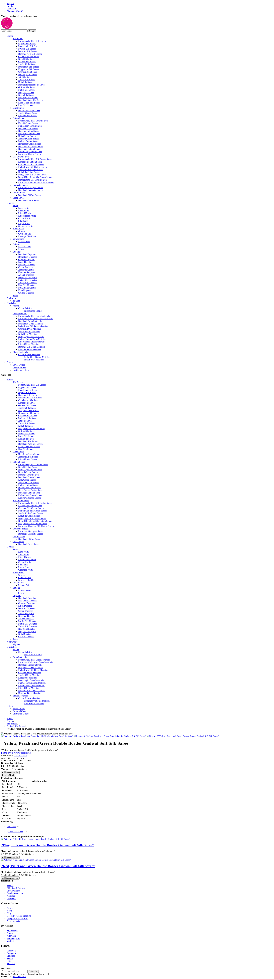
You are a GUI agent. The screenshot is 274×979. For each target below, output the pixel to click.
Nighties (16, 300)
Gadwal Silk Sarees (27, 61)
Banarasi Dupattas (26, 264)
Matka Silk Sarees (26, 90)
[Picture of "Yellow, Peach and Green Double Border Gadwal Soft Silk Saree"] (37, 736)
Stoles (15, 295)
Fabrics (16, 305)
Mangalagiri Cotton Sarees (30, 126)
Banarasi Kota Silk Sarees (30, 54)
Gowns (21, 231)
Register (10, 3)
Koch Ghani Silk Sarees (29, 102)
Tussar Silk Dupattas (27, 282)
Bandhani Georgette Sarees (30, 190)
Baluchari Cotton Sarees (29, 149)
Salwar (21, 249)
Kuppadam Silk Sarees (28, 69)
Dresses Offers (19, 367)
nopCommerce (19, 976)
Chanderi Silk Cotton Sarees (31, 164)
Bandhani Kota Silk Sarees (30, 100)
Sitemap (10, 885)
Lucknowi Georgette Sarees (30, 187)
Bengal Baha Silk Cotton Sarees (32, 180)
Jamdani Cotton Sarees (28, 138)
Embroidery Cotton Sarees (30, 151)
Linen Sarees (18, 108)
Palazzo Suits (24, 241)
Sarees (10, 36)
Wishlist (10, 941)
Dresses (10, 203)
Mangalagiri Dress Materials (31, 336)
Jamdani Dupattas (26, 270)
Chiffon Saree (19, 192)
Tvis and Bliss (20, 755)
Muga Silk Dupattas (27, 288)
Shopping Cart (13, 938)
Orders (10, 933)
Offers (10, 362)
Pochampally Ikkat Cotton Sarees (33, 120)
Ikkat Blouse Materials (34, 359)
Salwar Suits (18, 239)
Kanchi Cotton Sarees (28, 123)
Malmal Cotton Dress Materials (32, 339)
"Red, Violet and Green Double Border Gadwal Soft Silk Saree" (48, 866)
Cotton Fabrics (25, 308)
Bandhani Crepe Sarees (28, 200)
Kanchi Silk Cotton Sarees (30, 162)
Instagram (11, 953)
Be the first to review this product (16, 753)
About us (11, 896)
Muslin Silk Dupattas (27, 277)
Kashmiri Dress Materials (29, 349)
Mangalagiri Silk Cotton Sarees (32, 174)
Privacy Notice (13, 890)
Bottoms (16, 244)
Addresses (11, 936)
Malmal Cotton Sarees (28, 141)
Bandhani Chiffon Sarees (29, 195)
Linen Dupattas (25, 262)
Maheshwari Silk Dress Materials (33, 326)
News (9, 910)
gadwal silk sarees (15, 831)
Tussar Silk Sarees (26, 79)
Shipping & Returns (16, 888)
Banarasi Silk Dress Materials (31, 347)
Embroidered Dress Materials (31, 341)
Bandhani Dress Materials (30, 321)
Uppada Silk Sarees (27, 43)
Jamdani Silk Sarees (27, 64)
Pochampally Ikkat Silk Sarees (32, 41)
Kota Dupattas (24, 290)
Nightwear (11, 298)
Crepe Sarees (18, 198)
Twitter (10, 958)
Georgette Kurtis (25, 226)
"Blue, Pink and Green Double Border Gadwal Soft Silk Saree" (47, 845)
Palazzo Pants (24, 246)
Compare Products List (17, 918)
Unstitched (12, 303)
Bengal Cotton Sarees (28, 128)
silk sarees (11, 826)
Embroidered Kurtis (27, 216)
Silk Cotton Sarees (21, 156)
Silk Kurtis (23, 221)
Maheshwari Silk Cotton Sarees (32, 167)
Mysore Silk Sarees (27, 49)
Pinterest (11, 956)
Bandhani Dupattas (27, 254)
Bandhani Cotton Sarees (29, 133)
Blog (9, 913)
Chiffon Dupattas (26, 293)
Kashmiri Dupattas (26, 272)
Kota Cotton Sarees (27, 136)
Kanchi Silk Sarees (26, 59)
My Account (12, 930)
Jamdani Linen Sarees (28, 113)
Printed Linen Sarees (27, 115)
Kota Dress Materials (27, 334)
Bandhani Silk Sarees (28, 97)
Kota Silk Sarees (25, 82)
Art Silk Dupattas (26, 275)
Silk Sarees (18, 38)
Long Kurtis (23, 208)
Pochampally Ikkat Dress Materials (34, 316)
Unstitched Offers (21, 370)
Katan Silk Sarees (26, 95)
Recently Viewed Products (19, 916)
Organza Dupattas (26, 259)
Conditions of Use (15, 893)
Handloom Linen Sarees (29, 110)
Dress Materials (20, 313)
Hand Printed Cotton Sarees (30, 146)
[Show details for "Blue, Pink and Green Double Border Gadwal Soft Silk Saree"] (35, 839)
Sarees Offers (19, 365)
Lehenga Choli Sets (27, 236)
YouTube (11, 963)
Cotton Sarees (19, 118)
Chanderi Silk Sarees (27, 72)
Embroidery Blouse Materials (37, 357)
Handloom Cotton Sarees (29, 144)
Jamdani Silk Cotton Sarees (30, 169)
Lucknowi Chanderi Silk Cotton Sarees (36, 182)
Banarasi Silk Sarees (27, 51)
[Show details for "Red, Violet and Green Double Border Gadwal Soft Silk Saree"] (36, 860)
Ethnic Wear (18, 228)
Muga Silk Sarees (26, 92)
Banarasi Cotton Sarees (28, 131)
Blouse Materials (20, 352)
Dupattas (17, 252)
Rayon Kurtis (24, 223)
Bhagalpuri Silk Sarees (28, 67)
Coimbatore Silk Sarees (28, 56)
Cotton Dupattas (25, 267)
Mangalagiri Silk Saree (28, 46)
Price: (3, 766)
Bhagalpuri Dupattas (27, 257)
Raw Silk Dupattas (26, 285)
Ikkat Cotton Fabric (33, 311)
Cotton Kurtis (24, 218)
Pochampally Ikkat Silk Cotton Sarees (35, 159)
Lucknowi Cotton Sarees (29, 154)
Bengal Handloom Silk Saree (31, 85)
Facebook (11, 950)
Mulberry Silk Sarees (27, 74)
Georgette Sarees (20, 185)
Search (10, 908)
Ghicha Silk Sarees (26, 87)
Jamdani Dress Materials (29, 331)
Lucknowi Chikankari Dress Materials (35, 318)
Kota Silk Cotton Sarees (29, 172)
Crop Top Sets (24, 234)
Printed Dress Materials (28, 344)
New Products (13, 921)
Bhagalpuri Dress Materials (30, 323)
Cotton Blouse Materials (29, 354)
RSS (9, 961)
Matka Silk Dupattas (27, 280)
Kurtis (15, 205)
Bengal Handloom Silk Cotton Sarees (35, 177)
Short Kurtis (23, 210)
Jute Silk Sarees (25, 77)
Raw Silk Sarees (25, 105)
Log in (10, 6)
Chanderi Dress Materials (29, 329)
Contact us (11, 898)
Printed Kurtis (24, 213)
